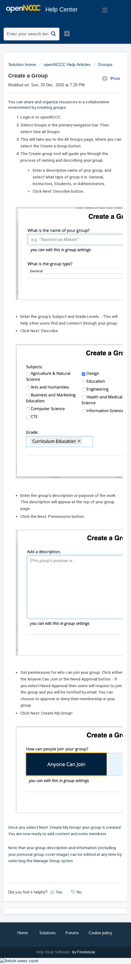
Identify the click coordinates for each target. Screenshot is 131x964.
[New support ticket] (67, 33)
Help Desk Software (53, 952)
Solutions (47, 933)
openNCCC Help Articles (67, 64)
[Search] (53, 34)
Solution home (22, 64)
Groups (105, 64)
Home (22, 933)
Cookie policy (100, 933)
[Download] (54, 490)
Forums (72, 933)
